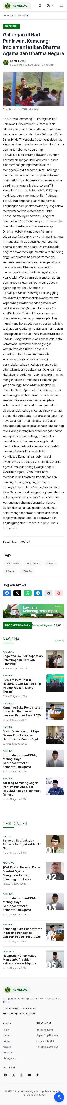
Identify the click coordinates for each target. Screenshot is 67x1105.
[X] (13, 1075)
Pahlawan (33, 563)
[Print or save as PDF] (59, 593)
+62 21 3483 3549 (25, 1008)
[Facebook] (6, 1075)
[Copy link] (48, 593)
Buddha (7, 1052)
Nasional (11, 26)
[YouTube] (29, 1075)
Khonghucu (9, 1058)
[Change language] (50, 6)
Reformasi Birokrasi (47, 1046)
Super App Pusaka (47, 1035)
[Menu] (61, 6)
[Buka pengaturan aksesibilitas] (59, 1097)
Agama (10, 571)
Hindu (51, 563)
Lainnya (59, 640)
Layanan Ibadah (45, 1041)
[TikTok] (37, 1075)
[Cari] (40, 6)
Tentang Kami (44, 1029)
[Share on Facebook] (7, 593)
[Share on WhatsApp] (28, 593)
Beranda (8, 15)
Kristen (7, 1041)
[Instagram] (21, 1075)
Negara (27, 571)
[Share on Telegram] (38, 593)
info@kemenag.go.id (23, 1013)
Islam (6, 1029)
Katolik (7, 1046)
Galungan (12, 563)
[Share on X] (17, 593)
